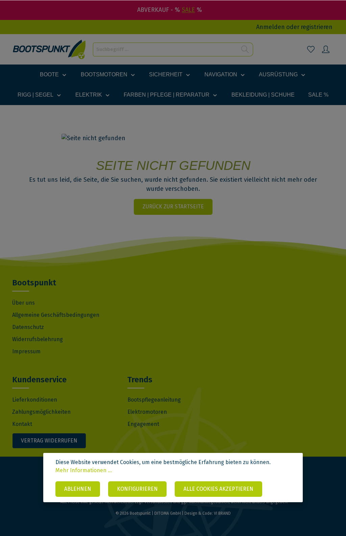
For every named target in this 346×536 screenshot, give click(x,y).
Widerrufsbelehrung (37, 339)
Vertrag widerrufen (49, 440)
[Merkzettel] (311, 49)
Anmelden (270, 27)
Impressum (26, 351)
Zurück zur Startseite (173, 206)
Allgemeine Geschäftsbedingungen (55, 315)
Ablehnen (77, 489)
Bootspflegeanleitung (154, 400)
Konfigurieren (137, 489)
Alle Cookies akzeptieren (218, 489)
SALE (188, 10)
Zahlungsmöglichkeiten (41, 412)
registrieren (316, 27)
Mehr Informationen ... (83, 470)
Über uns (23, 303)
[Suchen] (245, 49)
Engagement (143, 424)
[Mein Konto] (325, 49)
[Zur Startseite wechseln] (49, 49)
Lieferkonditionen (34, 400)
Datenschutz (28, 327)
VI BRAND (222, 513)
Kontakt (22, 424)
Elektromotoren (147, 412)
